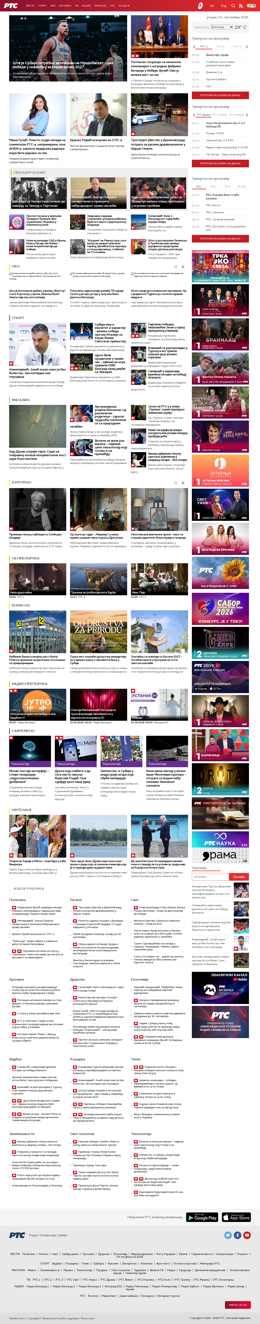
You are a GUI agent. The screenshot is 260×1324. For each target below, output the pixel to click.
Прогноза (201, 27)
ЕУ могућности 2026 (130, 1257)
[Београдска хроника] (220, 539)
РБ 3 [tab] (227, 186)
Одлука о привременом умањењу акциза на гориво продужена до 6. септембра (156, 1003)
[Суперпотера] (220, 300)
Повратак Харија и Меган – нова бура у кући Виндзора (37, 862)
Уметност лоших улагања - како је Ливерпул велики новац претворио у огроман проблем (157, 201)
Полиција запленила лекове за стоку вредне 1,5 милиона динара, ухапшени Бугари (37, 1003)
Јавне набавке (128, 1296)
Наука (171, 1270)
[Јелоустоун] (220, 711)
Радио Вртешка (213, 1286)
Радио (86, 5)
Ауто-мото (163, 1263)
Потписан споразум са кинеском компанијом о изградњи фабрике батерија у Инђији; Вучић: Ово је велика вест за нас (156, 68)
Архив (130, 1289)
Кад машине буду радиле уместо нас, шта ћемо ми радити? (158, 1193)
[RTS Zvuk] (220, 677)
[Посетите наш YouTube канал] (247, 1235)
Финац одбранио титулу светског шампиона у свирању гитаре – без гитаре (167, 457)
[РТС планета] (200, 5)
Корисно (21, 605)
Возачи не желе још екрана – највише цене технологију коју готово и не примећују (111, 447)
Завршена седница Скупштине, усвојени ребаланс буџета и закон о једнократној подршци (107, 220)
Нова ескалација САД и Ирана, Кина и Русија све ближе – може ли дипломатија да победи (46, 245)
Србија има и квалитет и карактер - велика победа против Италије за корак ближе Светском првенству (110, 332)
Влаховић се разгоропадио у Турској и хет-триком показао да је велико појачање (167, 352)
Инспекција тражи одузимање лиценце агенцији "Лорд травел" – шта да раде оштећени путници (96, 1029)
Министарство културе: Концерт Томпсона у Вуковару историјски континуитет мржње (95, 1001)
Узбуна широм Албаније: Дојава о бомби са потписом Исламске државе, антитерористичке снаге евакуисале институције (96, 949)
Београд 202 (113, 1286)
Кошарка (77, 1059)
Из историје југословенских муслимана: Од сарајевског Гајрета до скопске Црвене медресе (158, 294)
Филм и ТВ (156, 1270)
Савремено (23, 731)
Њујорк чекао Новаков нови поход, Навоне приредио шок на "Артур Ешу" (158, 1105)
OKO (52, 5)
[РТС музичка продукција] (220, 988)
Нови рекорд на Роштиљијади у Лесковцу (37, 1185)
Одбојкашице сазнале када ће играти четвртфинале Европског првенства (211, 926)
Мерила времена (142, 1254)
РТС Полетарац (223, 1279)
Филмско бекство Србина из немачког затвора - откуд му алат (157, 922)
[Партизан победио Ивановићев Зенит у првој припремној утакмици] (138, 330)
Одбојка (98, 1263)
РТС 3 (59, 1279)
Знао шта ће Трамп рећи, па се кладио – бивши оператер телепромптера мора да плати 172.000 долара (36, 1165)
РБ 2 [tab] (213, 186)
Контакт (93, 1296)
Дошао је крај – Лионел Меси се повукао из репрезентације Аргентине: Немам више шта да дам (36, 1117)
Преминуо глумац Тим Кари (89, 1165)
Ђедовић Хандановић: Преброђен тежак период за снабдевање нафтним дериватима (158, 990)
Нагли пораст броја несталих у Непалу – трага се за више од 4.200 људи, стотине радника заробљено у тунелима (158, 933)
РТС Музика (201, 1279)
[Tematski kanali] (220, 847)
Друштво (77, 979)
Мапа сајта (238, 1305)
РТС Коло (164, 1279)
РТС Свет (73, 1279)
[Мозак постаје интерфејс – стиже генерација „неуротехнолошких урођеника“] (30, 751)
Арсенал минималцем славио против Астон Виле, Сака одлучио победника (35, 1079)
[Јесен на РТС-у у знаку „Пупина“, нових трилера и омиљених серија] (138, 412)
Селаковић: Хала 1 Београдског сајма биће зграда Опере (163, 218)
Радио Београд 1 (38, 1286)
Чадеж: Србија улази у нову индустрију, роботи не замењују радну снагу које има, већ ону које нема (157, 1026)
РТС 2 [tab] (220, 46)
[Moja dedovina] (220, 402)
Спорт (42, 5)
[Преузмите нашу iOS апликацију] (236, 1217)
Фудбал (15, 1059)
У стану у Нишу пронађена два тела (38, 1013)
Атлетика (146, 1263)
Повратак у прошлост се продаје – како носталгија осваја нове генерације (35, 1153)
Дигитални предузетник (210, 1270)
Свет (135, 900)
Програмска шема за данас (220, 95)
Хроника (16, 979)
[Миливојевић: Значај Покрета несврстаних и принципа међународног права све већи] (98, 193)
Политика (17, 900)
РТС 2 (48, 1279)
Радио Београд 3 (90, 1286)
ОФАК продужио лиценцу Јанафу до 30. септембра (97, 935)
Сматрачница (224, 1254)
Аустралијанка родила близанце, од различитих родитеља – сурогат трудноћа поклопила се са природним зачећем (98, 417)
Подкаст (242, 1254)
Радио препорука (29, 684)
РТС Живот (126, 1279)
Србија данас (70, 1254)
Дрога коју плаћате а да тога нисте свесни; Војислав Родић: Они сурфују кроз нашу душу (72, 776)
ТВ (76, 5)
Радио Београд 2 (64, 1286)
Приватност (17, 1318)
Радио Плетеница (137, 1286)
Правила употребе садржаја (60, 1318)
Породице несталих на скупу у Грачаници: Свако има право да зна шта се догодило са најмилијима (37, 954)
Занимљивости (21, 1134)
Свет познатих (82, 1134)
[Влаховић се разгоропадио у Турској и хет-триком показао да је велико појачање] (138, 354)
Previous (194, 46)
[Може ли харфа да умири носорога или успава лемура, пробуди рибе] (138, 436)
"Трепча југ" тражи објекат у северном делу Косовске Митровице (34, 942)
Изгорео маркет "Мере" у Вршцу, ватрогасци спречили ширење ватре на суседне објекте (35, 1037)
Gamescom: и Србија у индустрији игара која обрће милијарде (117, 774)
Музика (68, 1270)
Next (247, 46)
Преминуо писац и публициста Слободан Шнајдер (35, 536)
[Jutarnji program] (220, 471)
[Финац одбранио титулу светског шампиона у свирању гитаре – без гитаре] (138, 459)
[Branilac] (220, 334)
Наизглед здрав (135, 1273)
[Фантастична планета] (220, 368)
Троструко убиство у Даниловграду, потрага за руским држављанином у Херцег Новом (158, 144)
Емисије (100, 5)
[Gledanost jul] (220, 573)
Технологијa (141, 1134)
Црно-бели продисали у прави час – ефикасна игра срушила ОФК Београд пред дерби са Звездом (110, 363)
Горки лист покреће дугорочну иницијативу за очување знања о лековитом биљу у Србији (98, 660)
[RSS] (241, 5)
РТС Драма (108, 1279)
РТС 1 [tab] (204, 46)
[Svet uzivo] (220, 505)
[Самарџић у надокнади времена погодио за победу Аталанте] (138, 377)
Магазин (65, 5)
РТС (112, 5)
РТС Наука (90, 1279)
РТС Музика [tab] (236, 114)
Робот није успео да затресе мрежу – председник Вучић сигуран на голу (36, 1177)
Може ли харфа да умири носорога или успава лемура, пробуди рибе (168, 433)
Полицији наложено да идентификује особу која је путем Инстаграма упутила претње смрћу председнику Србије (36, 990)
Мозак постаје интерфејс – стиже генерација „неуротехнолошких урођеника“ (29, 776)
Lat (212, 6)
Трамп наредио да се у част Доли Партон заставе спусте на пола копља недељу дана (95, 1175)
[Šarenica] (220, 745)
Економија (139, 979)
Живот (32, 1270)
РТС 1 (36, 1279)
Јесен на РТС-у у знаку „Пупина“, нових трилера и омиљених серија (166, 410)
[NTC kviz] (220, 437)
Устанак (137, 717)
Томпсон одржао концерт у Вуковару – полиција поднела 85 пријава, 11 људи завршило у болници (98, 924)
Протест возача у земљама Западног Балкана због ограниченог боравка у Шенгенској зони (43, 220)
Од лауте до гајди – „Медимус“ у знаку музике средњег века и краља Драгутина (96, 536)
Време (183, 1254)
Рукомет (113, 1263)
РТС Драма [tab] (203, 114)
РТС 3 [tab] (237, 46)
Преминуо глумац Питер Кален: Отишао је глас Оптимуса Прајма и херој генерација (96, 1155)
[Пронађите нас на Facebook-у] (237, 1235)
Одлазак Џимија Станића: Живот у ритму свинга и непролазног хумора (96, 1143)
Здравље (140, 1270)
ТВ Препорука (25, 558)
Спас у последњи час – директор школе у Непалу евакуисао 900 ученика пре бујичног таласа (158, 959)
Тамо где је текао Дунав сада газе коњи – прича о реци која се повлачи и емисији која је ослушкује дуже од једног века (98, 864)
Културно (21, 482)
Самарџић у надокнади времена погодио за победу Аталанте (167, 374)
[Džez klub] (220, 643)
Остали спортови (185, 1263)
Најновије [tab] (199, 868)
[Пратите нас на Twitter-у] (228, 1235)
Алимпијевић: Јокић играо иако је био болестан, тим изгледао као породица (37, 373)
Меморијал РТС (210, 1263)
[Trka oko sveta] (220, 266)
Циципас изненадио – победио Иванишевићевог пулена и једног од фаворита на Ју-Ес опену (156, 1083)
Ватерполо (129, 1263)
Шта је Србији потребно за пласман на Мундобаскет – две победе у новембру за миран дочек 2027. (63, 65)
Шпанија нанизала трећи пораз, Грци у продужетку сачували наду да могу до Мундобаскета (98, 1117)
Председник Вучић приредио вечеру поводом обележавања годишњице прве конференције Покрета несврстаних (37, 910)
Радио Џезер (235, 1286)
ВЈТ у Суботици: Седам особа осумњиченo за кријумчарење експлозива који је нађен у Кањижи (37, 1024)
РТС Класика (145, 1279)
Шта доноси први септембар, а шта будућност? (33, 714)
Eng (223, 6)
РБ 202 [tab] (242, 186)
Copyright (33, 1318)
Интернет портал (168, 1296)
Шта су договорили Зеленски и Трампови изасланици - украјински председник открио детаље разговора (167, 245)
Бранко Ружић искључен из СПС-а (96, 140)
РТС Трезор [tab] (219, 114)
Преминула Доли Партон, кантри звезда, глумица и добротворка (95, 1187)
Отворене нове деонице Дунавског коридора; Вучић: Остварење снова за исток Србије (158, 1040)
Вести (30, 5)
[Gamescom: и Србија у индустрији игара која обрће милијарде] (121, 751)
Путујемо (102, 1270)
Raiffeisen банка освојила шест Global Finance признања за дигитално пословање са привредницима (37, 660)
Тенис (136, 1059)
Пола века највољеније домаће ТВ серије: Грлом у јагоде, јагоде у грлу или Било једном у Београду (97, 294)
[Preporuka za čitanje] (220, 813)
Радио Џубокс (190, 1286)
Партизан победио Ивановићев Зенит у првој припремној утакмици (166, 327)
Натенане (22, 810)
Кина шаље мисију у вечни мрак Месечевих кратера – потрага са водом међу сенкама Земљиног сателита (166, 778)
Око (16, 266)
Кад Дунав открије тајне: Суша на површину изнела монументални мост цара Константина (37, 455)
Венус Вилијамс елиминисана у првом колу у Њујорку (157, 1116)
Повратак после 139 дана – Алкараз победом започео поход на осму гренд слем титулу (158, 1070)
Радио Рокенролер (164, 1286)
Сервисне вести (201, 1254)
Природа (185, 1270)
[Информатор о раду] (220, 1022)
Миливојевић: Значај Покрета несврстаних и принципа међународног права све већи (94, 201)
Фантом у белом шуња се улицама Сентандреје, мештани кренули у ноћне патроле (96, 963)
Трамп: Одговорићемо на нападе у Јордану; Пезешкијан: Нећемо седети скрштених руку (156, 946)
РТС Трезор (182, 1279)
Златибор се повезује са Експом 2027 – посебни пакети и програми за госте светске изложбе (156, 660)
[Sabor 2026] (220, 609)
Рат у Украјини (165, 1254)
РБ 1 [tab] (199, 186)
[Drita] (220, 779)
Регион (76, 900)
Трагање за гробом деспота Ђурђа (93, 590)
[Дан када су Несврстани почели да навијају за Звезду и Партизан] (39, 193)
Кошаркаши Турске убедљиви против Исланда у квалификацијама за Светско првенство (98, 1070)
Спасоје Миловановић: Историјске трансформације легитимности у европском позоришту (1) (93, 713)
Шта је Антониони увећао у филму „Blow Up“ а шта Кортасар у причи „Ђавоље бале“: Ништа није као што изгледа (37, 294)
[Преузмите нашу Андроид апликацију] (202, 1217)
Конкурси (147, 1296)
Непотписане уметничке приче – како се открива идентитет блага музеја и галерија (158, 536)
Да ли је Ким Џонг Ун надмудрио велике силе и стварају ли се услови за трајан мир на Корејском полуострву (158, 864)
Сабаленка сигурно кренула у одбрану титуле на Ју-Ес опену (154, 1095)
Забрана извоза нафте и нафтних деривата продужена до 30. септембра (159, 1015)
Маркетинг (109, 1296)
